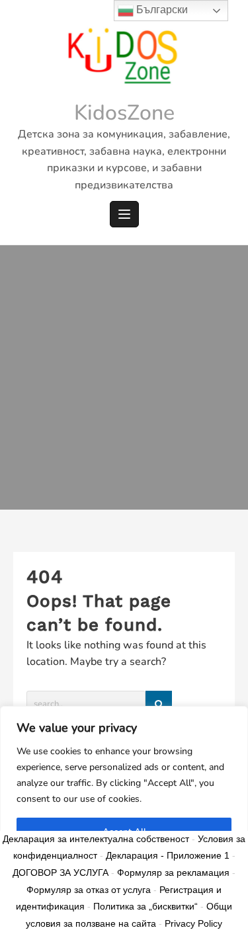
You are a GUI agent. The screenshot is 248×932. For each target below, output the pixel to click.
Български (161, 9)
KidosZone (124, 112)
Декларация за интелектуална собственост (96, 839)
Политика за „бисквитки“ (145, 906)
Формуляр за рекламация (173, 872)
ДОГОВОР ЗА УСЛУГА (60, 872)
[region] (124, 819)
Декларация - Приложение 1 (167, 855)
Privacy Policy (193, 923)
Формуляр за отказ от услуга (88, 889)
